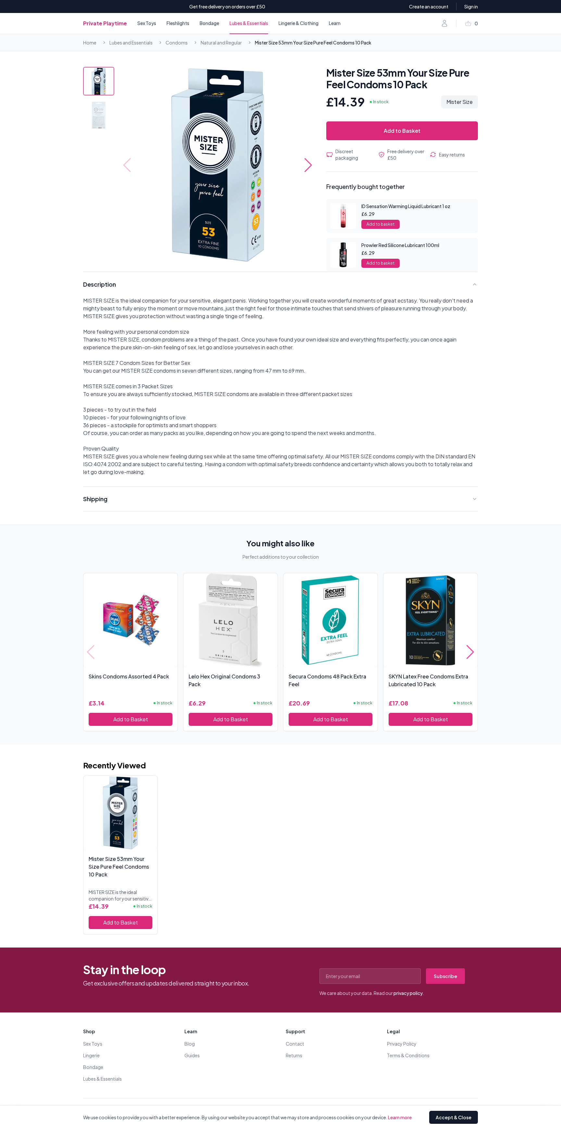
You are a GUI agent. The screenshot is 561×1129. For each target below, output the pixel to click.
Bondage (209, 23)
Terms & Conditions (408, 1055)
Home (89, 42)
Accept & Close (453, 1117)
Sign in (471, 6)
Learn (335, 23)
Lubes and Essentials (131, 42)
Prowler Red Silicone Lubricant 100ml (400, 245)
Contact (295, 1044)
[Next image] (308, 165)
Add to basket (380, 224)
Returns (294, 1055)
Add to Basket (402, 130)
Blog (189, 1044)
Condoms (177, 42)
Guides (192, 1055)
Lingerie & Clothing (298, 23)
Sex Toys (146, 23)
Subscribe (445, 976)
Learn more (400, 1117)
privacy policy (408, 993)
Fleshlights (178, 23)
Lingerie (91, 1055)
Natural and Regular (221, 42)
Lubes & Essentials (249, 23)
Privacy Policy (402, 1044)
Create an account (428, 6)
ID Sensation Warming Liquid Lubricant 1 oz (405, 206)
